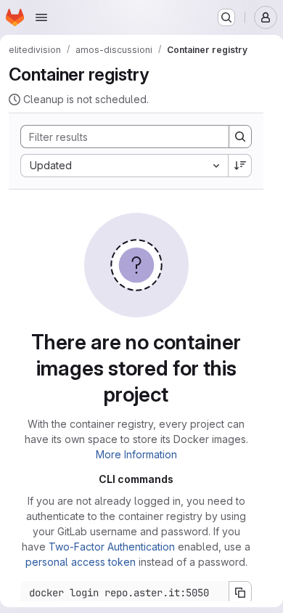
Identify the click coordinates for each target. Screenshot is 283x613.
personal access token (80, 562)
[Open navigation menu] (41, 17)
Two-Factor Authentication (112, 546)
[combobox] (124, 165)
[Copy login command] (240, 592)
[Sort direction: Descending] (240, 165)
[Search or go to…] (226, 17)
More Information (136, 454)
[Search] (240, 136)
